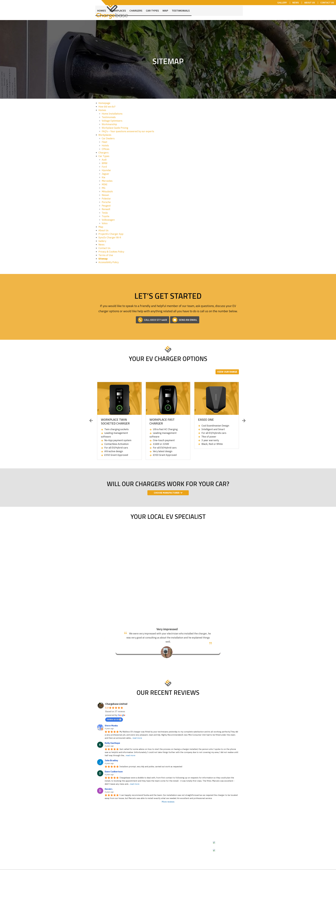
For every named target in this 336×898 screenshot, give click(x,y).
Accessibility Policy (108, 262)
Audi (104, 159)
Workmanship (109, 124)
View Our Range (227, 371)
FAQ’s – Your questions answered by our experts (128, 131)
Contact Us (104, 248)
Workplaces (118, 9)
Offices (105, 149)
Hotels (105, 145)
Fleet (104, 141)
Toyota (105, 216)
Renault (106, 209)
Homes (101, 9)
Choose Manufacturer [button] (166, 492)
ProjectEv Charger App (110, 233)
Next (244, 421)
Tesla (105, 212)
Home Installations (112, 113)
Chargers (136, 9)
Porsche (106, 202)
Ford (104, 166)
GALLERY (282, 2)
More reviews (168, 797)
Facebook (221, 845)
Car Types (152, 9)
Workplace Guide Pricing (115, 127)
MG (103, 187)
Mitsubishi (107, 191)
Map (165, 9)
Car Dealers (108, 138)
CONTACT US (327, 2)
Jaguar (105, 173)
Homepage (104, 103)
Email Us (221, 837)
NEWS (295, 2)
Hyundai (106, 170)
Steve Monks (111, 721)
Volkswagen (108, 219)
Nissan (105, 195)
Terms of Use (105, 255)
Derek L (108, 785)
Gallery (102, 241)
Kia (103, 177)
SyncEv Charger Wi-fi (109, 237)
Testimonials (181, 9)
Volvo (104, 223)
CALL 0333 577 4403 (155, 320)
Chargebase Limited (116, 699)
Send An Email (188, 320)
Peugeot (106, 205)
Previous (91, 421)
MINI (104, 184)
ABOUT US (309, 2)
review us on (113, 715)
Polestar (106, 198)
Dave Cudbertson (114, 767)
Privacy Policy (216, 873)
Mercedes (107, 180)
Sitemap (103, 258)
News (101, 244)
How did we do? (106, 106)
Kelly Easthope (112, 739)
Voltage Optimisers (112, 120)
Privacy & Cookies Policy (111, 251)
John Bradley (111, 756)
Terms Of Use (197, 873)
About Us (103, 230)
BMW (104, 163)
